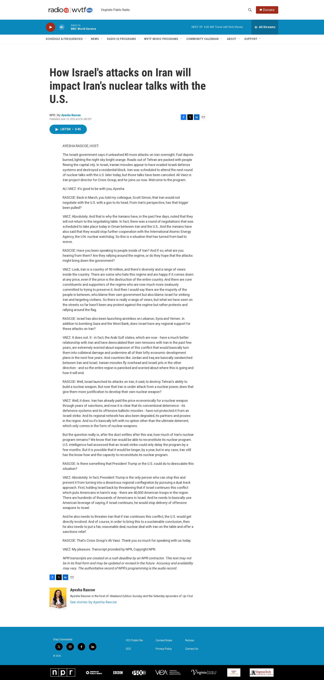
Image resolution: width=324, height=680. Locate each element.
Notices (189, 640)
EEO (128, 648)
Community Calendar (202, 38)
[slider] (67, 27)
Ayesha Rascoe (71, 115)
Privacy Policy (164, 648)
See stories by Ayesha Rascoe (93, 602)
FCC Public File (134, 640)
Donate (268, 10)
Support (250, 38)
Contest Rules (164, 640)
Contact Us (191, 648)
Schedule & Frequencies (64, 38)
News (95, 38)
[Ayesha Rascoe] (58, 599)
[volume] (61, 27)
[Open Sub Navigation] (85, 38)
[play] (50, 27)
